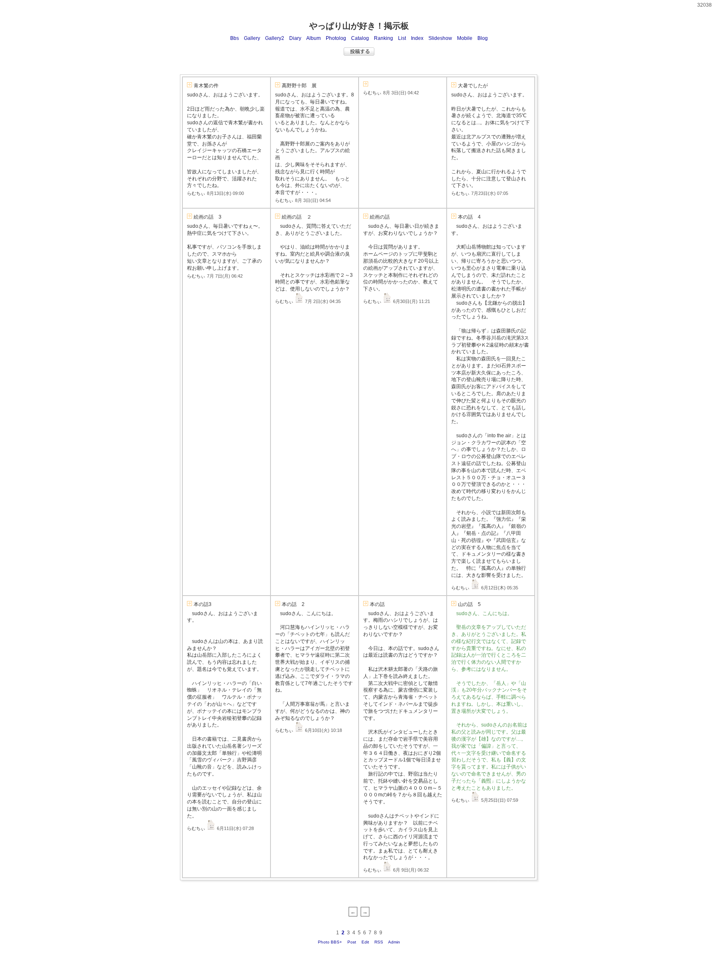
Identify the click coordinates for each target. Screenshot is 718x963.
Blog (482, 38)
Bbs (234, 38)
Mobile (464, 38)
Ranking (383, 38)
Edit (365, 942)
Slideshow (440, 38)
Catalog (360, 38)
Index (417, 38)
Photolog (336, 38)
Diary (295, 38)
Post (351, 942)
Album (313, 38)
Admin (394, 942)
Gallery (252, 38)
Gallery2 (274, 38)
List (402, 38)
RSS (378, 942)
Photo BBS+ (330, 942)
